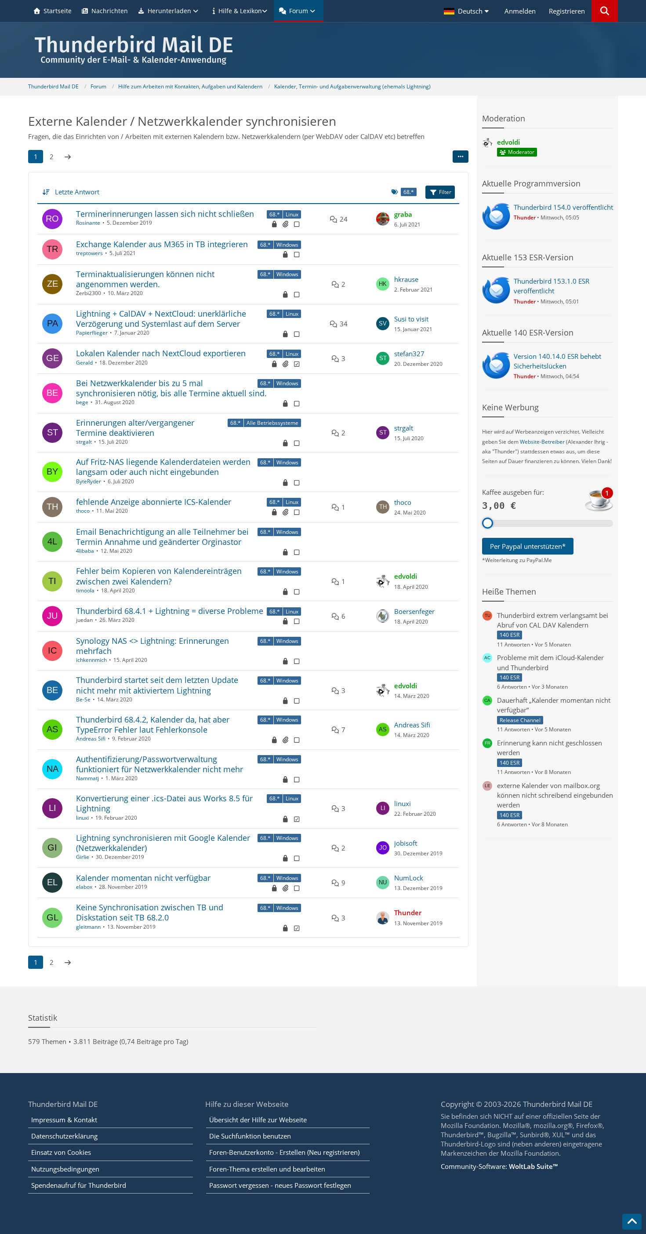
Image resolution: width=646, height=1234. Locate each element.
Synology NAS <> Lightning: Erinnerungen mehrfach (152, 645)
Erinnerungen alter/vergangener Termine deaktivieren (135, 427)
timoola (85, 590)
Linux (292, 214)
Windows (287, 244)
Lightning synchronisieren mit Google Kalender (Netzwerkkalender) (163, 842)
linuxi (82, 817)
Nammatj (87, 778)
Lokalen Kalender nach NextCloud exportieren (161, 353)
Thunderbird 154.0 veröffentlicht (563, 207)
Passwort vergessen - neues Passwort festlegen (280, 1185)
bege (82, 402)
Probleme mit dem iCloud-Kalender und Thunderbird (550, 662)
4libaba (85, 551)
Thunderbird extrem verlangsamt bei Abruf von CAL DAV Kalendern (552, 620)
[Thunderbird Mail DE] (323, 50)
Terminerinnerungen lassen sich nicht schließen (165, 213)
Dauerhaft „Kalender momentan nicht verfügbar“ (553, 705)
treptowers (89, 253)
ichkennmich (91, 660)
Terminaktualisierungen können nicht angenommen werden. (145, 279)
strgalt (84, 441)
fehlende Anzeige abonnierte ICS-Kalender (153, 502)
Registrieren (567, 11)
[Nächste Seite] (68, 156)
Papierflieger (92, 332)
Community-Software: (499, 1166)
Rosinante (88, 222)
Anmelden (520, 11)
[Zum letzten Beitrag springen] (383, 219)
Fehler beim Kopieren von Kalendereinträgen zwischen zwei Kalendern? (159, 576)
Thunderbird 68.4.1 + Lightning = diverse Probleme (169, 611)
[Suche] (605, 11)
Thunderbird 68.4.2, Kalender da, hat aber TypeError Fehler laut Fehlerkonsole (152, 724)
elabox (84, 887)
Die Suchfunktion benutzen (250, 1136)
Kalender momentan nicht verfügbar (143, 878)
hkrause (406, 279)
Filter (445, 192)
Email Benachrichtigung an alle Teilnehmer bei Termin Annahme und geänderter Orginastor (162, 536)
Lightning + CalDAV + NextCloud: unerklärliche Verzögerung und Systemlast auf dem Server (161, 318)
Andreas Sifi (90, 738)
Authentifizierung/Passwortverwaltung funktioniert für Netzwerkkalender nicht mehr (159, 764)
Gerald (84, 362)
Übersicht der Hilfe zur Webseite (258, 1119)
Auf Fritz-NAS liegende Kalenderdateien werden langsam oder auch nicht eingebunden (163, 466)
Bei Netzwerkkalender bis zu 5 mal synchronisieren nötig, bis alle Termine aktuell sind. (171, 388)
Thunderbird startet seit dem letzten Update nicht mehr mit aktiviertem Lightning (157, 685)
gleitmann (88, 927)
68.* (274, 214)
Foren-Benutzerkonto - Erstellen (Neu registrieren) (284, 1152)
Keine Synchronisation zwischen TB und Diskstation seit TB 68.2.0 (149, 912)
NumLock (408, 877)
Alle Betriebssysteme (272, 423)
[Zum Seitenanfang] (632, 1222)
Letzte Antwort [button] (77, 191)
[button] (467, 11)
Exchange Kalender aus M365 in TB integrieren (162, 244)
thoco (83, 511)
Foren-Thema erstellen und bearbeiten (267, 1169)
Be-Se (83, 699)
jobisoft (405, 843)
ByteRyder (88, 481)
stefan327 (409, 353)
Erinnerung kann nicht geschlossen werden (549, 747)
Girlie (82, 857)
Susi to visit (411, 318)
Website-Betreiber (542, 441)
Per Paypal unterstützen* (528, 546)
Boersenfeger (414, 611)
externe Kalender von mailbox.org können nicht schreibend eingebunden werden (555, 795)
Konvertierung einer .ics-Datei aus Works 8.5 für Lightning (164, 803)
